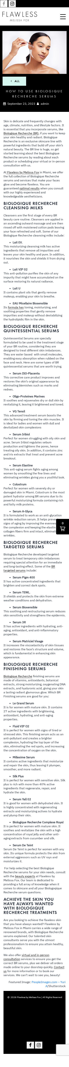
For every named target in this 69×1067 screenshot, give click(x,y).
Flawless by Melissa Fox (22, 172)
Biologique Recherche (17, 676)
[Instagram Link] (12, 3)
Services (34, 1007)
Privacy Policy (34, 1023)
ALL (17, 81)
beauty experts (25, 876)
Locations (34, 1012)
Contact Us (34, 1018)
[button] (62, 526)
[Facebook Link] (4, 3)
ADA (34, 1029)
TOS (34, 1034)
